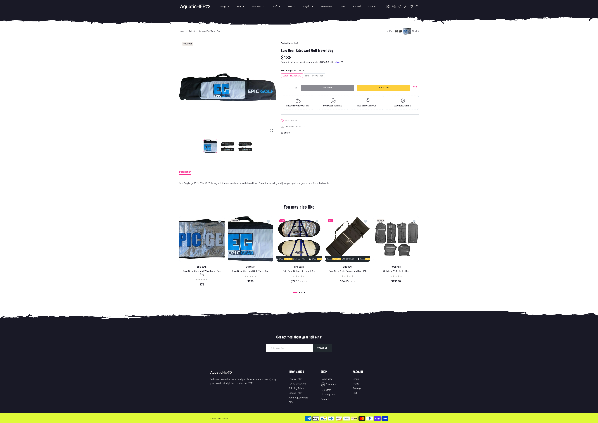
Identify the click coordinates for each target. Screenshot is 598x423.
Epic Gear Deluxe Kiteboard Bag (299, 271)
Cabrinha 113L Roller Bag (396, 271)
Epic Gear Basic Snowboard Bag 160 (347, 271)
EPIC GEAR (201, 267)
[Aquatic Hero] (194, 6)
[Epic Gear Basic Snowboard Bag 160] (347, 239)
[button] (266, 87)
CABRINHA (396, 267)
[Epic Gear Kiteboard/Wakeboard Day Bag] (202, 239)
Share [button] (287, 132)
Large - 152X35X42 (292, 75)
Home (182, 31)
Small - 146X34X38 (314, 75)
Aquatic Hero (222, 418)
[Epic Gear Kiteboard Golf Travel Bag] (250, 239)
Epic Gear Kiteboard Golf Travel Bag (250, 271)
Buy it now (384, 88)
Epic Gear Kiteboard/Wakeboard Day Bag (202, 273)
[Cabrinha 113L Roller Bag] (396, 239)
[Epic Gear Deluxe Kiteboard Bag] (299, 239)
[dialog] (400, 6)
